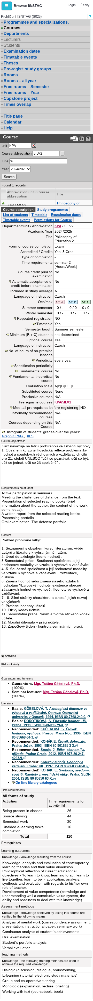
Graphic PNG (13, 436)
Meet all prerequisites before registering (45, 407)
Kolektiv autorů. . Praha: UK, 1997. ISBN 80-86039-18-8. (49, 764)
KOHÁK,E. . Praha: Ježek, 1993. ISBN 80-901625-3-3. (49, 744)
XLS (30, 436)
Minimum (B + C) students (31, 335)
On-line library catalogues (36, 783)
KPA (58, 226)
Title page (13, 116)
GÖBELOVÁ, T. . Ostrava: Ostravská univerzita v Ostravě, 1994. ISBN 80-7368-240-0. (49, 713)
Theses (11, 63)
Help (8, 128)
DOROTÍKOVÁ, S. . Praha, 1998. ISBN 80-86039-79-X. (49, 723)
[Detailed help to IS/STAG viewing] (88, 138)
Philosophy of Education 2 (68, 205)
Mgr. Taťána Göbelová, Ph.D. (57, 684)
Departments (16, 33)
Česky (85, 5)
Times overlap (17, 104)
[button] (7, 6)
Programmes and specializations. (36, 22)
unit (4, 146)
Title (5, 161)
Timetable (39, 215)
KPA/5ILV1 (63, 402)
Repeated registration (34, 318)
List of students (15, 215)
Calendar (12, 122)
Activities (10, 655)
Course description (18, 210)
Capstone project (20, 98)
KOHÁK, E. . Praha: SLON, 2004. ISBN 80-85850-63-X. (51, 774)
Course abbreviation (17, 153)
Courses (12, 28)
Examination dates (22, 51)
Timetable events (20, 57)
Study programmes (52, 210)
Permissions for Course (53, 220)
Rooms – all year (20, 81)
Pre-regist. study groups (27, 69)
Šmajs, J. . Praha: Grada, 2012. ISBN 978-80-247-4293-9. (48, 754)
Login (72, 5)
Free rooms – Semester (26, 86)
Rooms (11, 75)
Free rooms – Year (21, 92)
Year (5, 169)
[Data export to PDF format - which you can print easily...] (74, 138)
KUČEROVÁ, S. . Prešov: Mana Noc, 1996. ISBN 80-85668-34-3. (51, 733)
